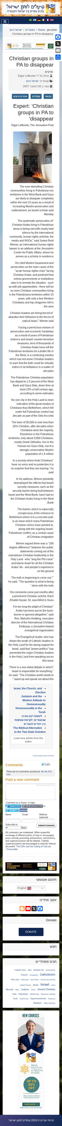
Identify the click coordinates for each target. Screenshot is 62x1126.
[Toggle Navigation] (5, 21)
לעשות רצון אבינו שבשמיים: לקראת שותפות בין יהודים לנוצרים (30, 720)
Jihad (33, 990)
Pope (14, 994)
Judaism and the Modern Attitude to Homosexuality (33, 700)
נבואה (48, 96)
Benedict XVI (39, 970)
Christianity (34, 975)
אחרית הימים (20, 96)
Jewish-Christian (46, 989)
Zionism (37, 1003)
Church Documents (48, 979)
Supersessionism (38, 998)
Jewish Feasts (25, 985)
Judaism (25, 989)
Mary (17, 990)
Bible (30, 970)
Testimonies (24, 999)
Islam (53, 985)
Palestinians (23, 994)
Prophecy (51, 999)
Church (24, 975)
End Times (35, 979)
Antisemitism (50, 970)
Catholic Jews (20, 970)
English (22, 888)
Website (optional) (43, 816)
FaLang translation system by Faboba (43, 755)
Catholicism (47, 974)
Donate (31, 931)
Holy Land (15, 979)
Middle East (34, 994)
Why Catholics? (49, 1003)
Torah (15, 999)
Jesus (36, 985)
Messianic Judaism (48, 994)
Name (8, 814)
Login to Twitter (12, 810)
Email (25, 814)
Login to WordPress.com (32, 806)
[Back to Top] (6, 1119)
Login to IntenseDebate (13, 806)
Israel (45, 984)
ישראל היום (32, 81)
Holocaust (25, 979)
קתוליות (36, 96)
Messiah (9, 989)
